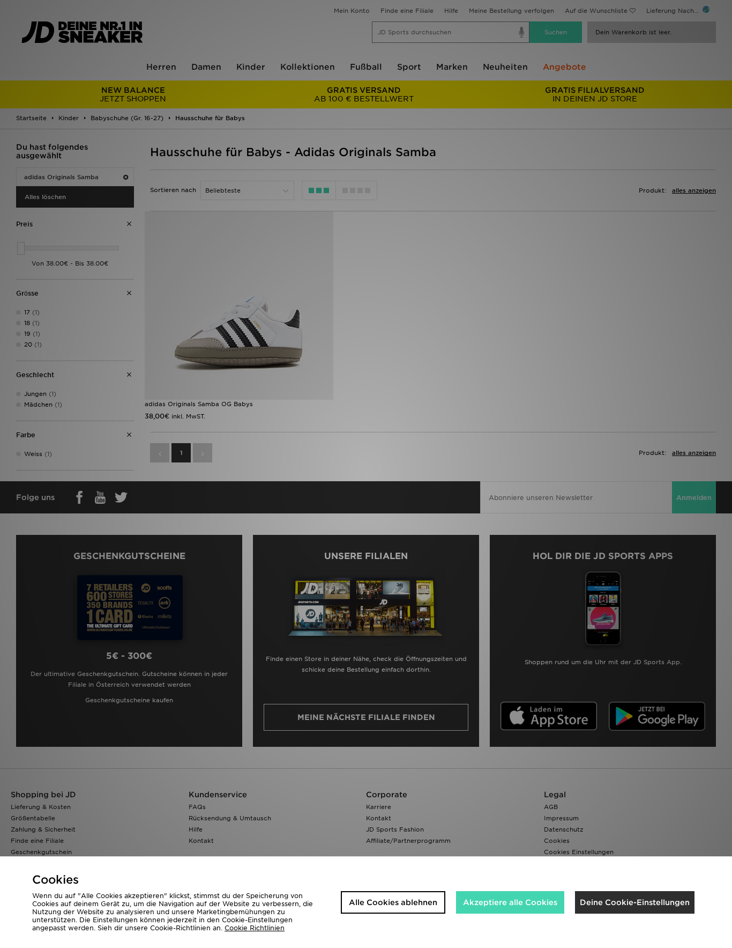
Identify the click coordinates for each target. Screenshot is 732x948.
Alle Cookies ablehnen (393, 902)
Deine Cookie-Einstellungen (635, 902)
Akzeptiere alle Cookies (510, 902)
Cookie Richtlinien (255, 928)
